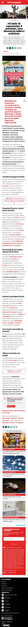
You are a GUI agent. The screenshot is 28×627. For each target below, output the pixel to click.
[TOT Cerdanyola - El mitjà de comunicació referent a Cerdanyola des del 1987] (14, 2)
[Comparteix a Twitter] (10, 48)
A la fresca (19, 224)
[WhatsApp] (13, 573)
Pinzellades (18, 321)
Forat (17, 217)
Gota (4, 222)
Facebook (5, 422)
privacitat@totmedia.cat (8, 567)
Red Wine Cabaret (13, 272)
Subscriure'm (14, 544)
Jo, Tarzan (18, 243)
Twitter (12, 422)
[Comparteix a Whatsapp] (15, 48)
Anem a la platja (8, 323)
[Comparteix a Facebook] (8, 48)
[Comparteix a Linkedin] (13, 48)
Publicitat (4, 586)
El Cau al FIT (13, 308)
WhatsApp (5, 418)
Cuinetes (18, 323)
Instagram (19, 422)
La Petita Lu (17, 245)
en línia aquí (12, 360)
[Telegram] (15, 573)
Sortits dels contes (15, 257)
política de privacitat (16, 547)
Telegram (13, 418)
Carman (21, 230)
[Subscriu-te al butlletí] (4, 573)
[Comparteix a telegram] (18, 48)
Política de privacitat (7, 588)
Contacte (4, 584)
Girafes (14, 259)
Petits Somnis (7, 245)
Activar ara (10, 406)
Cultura (14, 20)
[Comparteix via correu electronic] (20, 48)
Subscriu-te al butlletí (11, 595)
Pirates (4, 265)
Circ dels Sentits (14, 235)
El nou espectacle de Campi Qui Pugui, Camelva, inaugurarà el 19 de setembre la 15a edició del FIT (14, 200)
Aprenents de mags (9, 312)
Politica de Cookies (7, 590)
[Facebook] (7, 573)
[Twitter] (9, 573)
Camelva (5, 186)
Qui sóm (4, 581)
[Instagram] (11, 573)
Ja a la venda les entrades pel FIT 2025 (15, 371)
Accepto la (13, 547)
